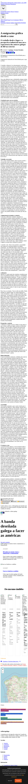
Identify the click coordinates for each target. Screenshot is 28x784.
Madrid (9, 722)
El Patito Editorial (5, 713)
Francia (18, 722)
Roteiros (3, 13)
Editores (10, 719)
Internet (2, 718)
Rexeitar (10, 780)
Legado (3, 14)
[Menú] (1, 1)
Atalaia (6, 13)
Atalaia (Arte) (13, 22)
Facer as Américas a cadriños (10, 571)
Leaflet (11, 702)
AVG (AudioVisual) (6, 20)
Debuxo (14, 719)
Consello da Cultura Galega (10, 765)
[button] (3, 669)
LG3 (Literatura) (15, 20)
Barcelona (13, 722)
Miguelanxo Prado (5, 709)
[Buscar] (16, 24)
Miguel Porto (19, 709)
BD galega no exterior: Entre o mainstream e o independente (11, 552)
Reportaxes (13, 4)
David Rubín (13, 709)
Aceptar (18, 780)
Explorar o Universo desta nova (10, 661)
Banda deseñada (4, 718)
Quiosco (16, 11)
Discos (12, 11)
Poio (5, 723)
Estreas (8, 11)
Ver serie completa (5, 542)
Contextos (6, 744)
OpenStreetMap (18, 702)
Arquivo (3, 4)
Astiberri (11, 713)
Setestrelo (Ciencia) (5, 22)
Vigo (6, 722)
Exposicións (4, 11)
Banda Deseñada (22, 22)
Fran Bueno (6, 711)
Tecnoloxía (19, 719)
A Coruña (3, 722)
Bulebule (3, 5)
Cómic (6, 719)
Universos (7, 4)
